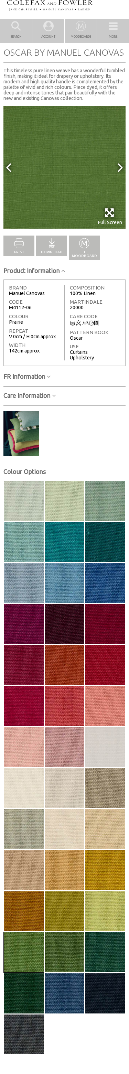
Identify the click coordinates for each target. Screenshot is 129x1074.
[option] (64, 167)
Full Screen (110, 222)
